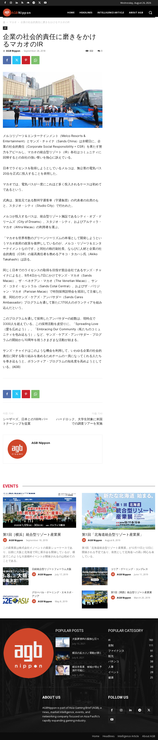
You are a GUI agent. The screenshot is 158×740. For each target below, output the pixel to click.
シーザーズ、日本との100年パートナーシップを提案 (25, 421)
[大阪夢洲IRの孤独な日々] (63, 642)
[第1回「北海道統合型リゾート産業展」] (118, 511)
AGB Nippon (13, 50)
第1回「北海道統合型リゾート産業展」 (112, 534)
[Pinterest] (26, 60)
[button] (150, 13)
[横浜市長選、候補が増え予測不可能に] (63, 670)
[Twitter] (39, 3)
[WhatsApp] (35, 60)
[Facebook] (5, 3)
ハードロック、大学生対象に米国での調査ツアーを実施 (79, 421)
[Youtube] (45, 3)
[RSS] (22, 3)
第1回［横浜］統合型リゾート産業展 (32, 534)
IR (5, 28)
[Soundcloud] (28, 3)
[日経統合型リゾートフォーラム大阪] (16, 576)
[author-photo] (5, 540)
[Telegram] (33, 3)
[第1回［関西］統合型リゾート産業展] (95, 599)
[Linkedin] (16, 3)
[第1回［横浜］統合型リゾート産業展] (39, 511)
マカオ (13, 22)
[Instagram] (11, 3)
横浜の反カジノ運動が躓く (87, 652)
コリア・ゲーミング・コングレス (129, 569)
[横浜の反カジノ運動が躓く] (63, 656)
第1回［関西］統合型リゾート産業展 (131, 592)
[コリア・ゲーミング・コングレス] (95, 576)
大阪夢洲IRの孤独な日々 (85, 638)
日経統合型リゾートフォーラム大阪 (51, 569)
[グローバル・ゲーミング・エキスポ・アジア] (16, 599)
